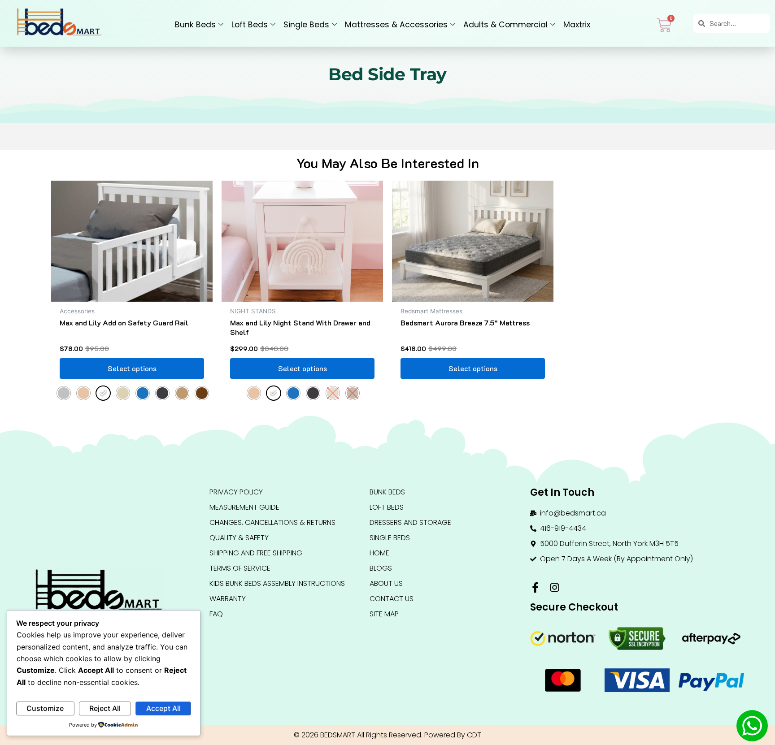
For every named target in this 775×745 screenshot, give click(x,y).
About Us (386, 583)
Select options (132, 368)
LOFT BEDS (387, 507)
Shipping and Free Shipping (255, 553)
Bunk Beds (195, 24)
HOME (379, 553)
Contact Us (392, 598)
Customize (45, 708)
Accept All (163, 708)
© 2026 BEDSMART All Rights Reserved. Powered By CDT (387, 735)
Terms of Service (239, 568)
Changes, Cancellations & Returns (272, 522)
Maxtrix (576, 24)
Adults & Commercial (505, 24)
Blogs (381, 568)
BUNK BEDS (387, 492)
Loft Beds (249, 24)
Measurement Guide (244, 507)
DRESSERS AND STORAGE (410, 522)
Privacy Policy (236, 492)
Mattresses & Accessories (396, 24)
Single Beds (306, 24)
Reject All (105, 708)
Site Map (384, 614)
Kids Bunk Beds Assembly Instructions (277, 583)
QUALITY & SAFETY (239, 538)
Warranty (227, 598)
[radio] (63, 393)
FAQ (216, 614)
